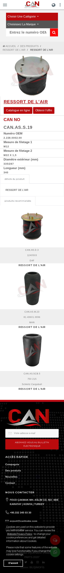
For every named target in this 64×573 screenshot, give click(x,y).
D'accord (13, 563)
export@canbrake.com (23, 521)
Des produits (13, 470)
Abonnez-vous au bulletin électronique (32, 444)
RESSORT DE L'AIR (14, 49)
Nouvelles (11, 476)
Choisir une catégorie (21, 16)
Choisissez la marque (21, 24)
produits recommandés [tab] (18, 200)
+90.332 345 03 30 (20, 512)
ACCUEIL (10, 46)
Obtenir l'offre (43, 110)
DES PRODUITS (29, 46)
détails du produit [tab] (15, 179)
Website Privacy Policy (19, 534)
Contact (10, 482)
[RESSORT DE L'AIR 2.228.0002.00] (32, 75)
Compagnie (12, 464)
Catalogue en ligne (18, 110)
